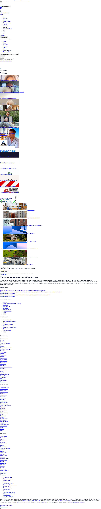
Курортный (2, 368)
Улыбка (4, 323)
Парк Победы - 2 (7, 320)
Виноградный (3, 460)
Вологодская (3, 390)
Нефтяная (2, 464)
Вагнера (2, 340)
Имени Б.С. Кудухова (5, 343)
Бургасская (2, 406)
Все (4, 314)
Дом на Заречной (7, 311)
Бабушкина (2, 378)
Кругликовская (3, 358)
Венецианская (3, 359)
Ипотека (5, 24)
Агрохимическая (4, 421)
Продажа (5, 18)
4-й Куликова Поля (4, 424)
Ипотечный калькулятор (9, 492)
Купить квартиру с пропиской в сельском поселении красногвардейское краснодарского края (22, 290)
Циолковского (3, 395)
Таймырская (3, 364)
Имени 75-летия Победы (6, 367)
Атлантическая (3, 380)
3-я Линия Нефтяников (5, 349)
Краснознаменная (4, 470)
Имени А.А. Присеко (5, 448)
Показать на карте (4, 61)
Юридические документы (9, 479)
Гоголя (1, 411)
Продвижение (6, 489)
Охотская (2, 466)
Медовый (5, 305)
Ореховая (2, 457)
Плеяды (5, 302)
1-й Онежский (3, 420)
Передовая (2, 423)
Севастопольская (4, 389)
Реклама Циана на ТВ (8, 483)
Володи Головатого (4, 376)
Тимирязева (2, 473)
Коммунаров (3, 463)
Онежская (2, 381)
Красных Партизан (4, 374)
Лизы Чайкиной (3, 412)
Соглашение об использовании (21, 0)
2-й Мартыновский (4, 458)
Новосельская (3, 472)
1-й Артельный (3, 361)
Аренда (5, 16)
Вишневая (2, 454)
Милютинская (3, 443)
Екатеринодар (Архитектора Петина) (12, 303)
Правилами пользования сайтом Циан (31, 500)
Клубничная (3, 398)
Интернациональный (8, 324)
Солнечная (2, 344)
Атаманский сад (7, 309)
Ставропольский (7, 330)
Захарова (2, 399)
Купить (4, 41)
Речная (1, 430)
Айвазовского (3, 401)
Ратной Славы (3, 362)
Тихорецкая (2, 396)
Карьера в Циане (7, 495)
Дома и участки (6, 21)
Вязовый (2, 439)
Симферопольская (4, 387)
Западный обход (4, 402)
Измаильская (3, 352)
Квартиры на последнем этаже (7, 293)
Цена (2, 57)
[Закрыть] (1, 2)
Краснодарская (3, 404)
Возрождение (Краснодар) (9, 321)
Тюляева (2, 429)
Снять (4, 43)
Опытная (2, 449)
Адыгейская (3, 373)
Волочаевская (3, 455)
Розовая (2, 356)
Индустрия (5, 308)
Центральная (3, 452)
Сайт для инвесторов (8, 496)
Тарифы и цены (6, 486)
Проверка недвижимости (9, 493)
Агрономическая (4, 392)
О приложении (3, 506)
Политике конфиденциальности (19, 502)
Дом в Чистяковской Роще (9, 327)
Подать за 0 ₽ (6, 52)
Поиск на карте (6, 480)
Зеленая (2, 467)
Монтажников (3, 426)
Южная (2, 445)
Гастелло (2, 417)
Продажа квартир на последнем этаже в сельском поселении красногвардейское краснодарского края (25, 294)
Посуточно (5, 44)
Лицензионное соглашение (64, 500)
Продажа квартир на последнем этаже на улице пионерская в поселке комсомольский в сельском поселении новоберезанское (30, 291)
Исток (4, 312)
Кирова (1, 371)
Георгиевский (6, 326)
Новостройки (6, 19)
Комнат (2, 56)
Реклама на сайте (7, 487)
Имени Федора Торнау (5, 347)
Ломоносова (3, 409)
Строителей (3, 377)
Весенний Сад (6, 306)
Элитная (2, 461)
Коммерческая (6, 22)
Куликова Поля (3, 370)
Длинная (2, 341)
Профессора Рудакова (5, 405)
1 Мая (1, 414)
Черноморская (3, 440)
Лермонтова (3, 469)
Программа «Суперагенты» (9, 484)
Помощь (5, 490)
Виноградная (3, 446)
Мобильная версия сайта (6, 505)
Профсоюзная (3, 436)
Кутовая (2, 353)
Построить (5, 46)
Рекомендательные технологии (77, 502)
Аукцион (5, 481)
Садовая (2, 451)
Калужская (2, 408)
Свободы (2, 346)
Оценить (5, 47)
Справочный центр (7, 477)
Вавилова (2, 393)
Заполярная (3, 415)
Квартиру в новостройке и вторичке (9, 54)
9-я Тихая (2, 350)
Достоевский (6, 328)
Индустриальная (4, 418)
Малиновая (2, 442)
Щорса (1, 427)
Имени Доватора (4, 338)
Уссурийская (3, 355)
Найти (10, 61)
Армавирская (3, 365)
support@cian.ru (43, 502)
